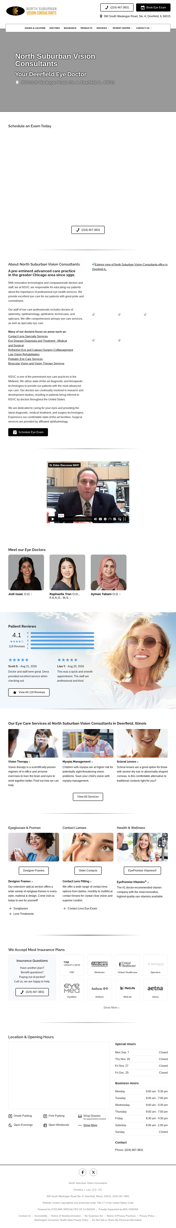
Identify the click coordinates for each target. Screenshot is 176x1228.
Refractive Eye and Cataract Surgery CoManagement (40, 349)
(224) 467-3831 (134, 1149)
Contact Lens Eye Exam (82, 908)
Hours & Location (35, 28)
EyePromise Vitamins (132, 882)
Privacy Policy (146, 1215)
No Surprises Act (94, 1215)
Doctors (55, 28)
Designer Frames (19, 881)
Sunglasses (20, 908)
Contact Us (143, 28)
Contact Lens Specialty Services (28, 336)
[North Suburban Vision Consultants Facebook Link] (82, 1172)
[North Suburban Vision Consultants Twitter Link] (93, 1172)
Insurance (70, 28)
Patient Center (121, 28)
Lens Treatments (23, 913)
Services (101, 28)
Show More (110, 1007)
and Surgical (16, 345)
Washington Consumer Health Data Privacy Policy (61, 1220)
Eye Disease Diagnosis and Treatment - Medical (37, 340)
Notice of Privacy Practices (121, 1215)
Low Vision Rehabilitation (24, 354)
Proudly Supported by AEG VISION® (118, 1209)
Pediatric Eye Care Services (25, 359)
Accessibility (40, 1215)
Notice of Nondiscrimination (66, 1215)
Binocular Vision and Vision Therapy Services (36, 363)
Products (86, 28)
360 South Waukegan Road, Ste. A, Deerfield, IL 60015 (136, 16)
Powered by (66, 1209)
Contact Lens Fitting (76, 881)
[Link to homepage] (40, 11)
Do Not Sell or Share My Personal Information (117, 1220)
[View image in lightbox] (130, 269)
